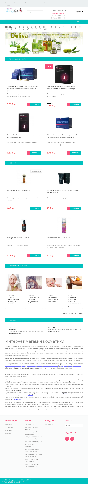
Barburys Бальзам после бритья (18, 238)
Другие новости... (15, 333)
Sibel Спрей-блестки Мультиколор (58, 238)
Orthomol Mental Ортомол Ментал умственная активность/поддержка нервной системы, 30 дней (22, 89)
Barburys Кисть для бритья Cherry (18, 190)
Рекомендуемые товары (17, 59)
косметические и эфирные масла (26, 368)
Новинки (12, 163)
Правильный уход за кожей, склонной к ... (53, 299)
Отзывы (37, 3)
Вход (8, 5)
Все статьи (29, 425)
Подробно (35, 104)
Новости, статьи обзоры (18, 266)
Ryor (79, 388)
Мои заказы (48, 3)
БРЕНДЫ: (9, 27)
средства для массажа (72, 366)
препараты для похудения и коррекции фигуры (45, 366)
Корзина (78, 12)
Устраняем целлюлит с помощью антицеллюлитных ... (74, 301)
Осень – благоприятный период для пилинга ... (13, 300)
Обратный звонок (57, 13)
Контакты (28, 3)
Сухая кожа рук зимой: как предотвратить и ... (33, 300)
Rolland (30, 395)
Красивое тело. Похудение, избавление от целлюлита (33, 437)
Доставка (8, 3)
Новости (12, 320)
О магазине (18, 3)
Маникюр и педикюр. (32, 442)
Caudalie (47, 388)
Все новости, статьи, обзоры (73, 313)
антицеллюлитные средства (15, 366)
